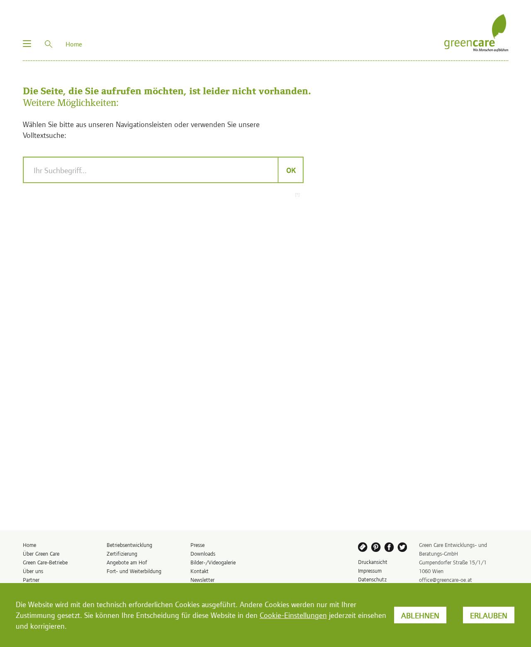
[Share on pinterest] (376, 548)
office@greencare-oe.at (445, 579)
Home (29, 545)
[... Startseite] (476, 32)
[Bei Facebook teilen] (390, 548)
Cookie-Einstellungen (293, 615)
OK (291, 170)
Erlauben (488, 615)
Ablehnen (420, 615)
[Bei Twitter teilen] (403, 548)
